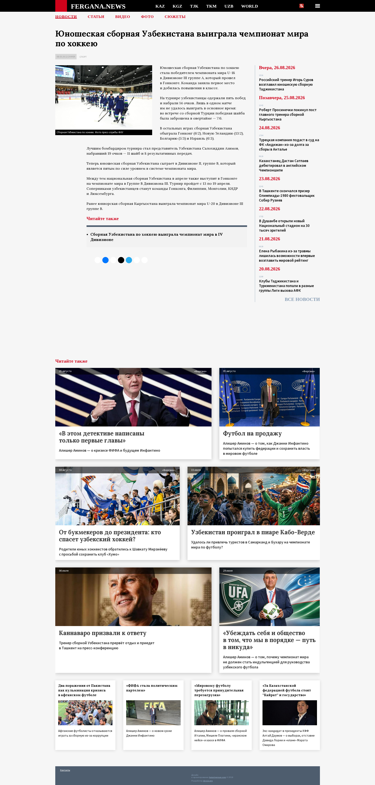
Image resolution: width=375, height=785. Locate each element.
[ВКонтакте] (105, 260)
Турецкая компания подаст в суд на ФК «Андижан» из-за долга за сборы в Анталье (289, 144)
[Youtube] (144, 260)
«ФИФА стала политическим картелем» (152, 687)
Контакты (65, 770)
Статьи (96, 17)
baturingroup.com (217, 777)
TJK (194, 6)
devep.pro (208, 781)
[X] (98, 260)
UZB (228, 6)
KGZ (177, 6)
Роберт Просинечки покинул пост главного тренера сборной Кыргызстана (288, 114)
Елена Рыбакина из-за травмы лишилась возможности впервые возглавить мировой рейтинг (287, 256)
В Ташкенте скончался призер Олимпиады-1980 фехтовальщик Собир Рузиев (287, 195)
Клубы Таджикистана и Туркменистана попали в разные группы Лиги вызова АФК (286, 286)
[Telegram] (129, 260)
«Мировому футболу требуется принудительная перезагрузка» (219, 690)
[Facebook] (137, 260)
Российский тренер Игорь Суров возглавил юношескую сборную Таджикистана (286, 84)
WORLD (249, 6)
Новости (66, 17)
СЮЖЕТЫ (175, 17)
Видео (122, 17)
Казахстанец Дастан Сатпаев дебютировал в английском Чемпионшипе (283, 165)
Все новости (302, 299)
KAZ (160, 6)
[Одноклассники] (113, 260)
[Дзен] (121, 260)
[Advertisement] (187, 329)
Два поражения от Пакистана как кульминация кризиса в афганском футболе (84, 690)
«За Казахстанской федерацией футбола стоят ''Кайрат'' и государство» (286, 690)
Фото (147, 17)
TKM (211, 6)
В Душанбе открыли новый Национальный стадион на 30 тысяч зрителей (284, 226)
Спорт (83, 56)
